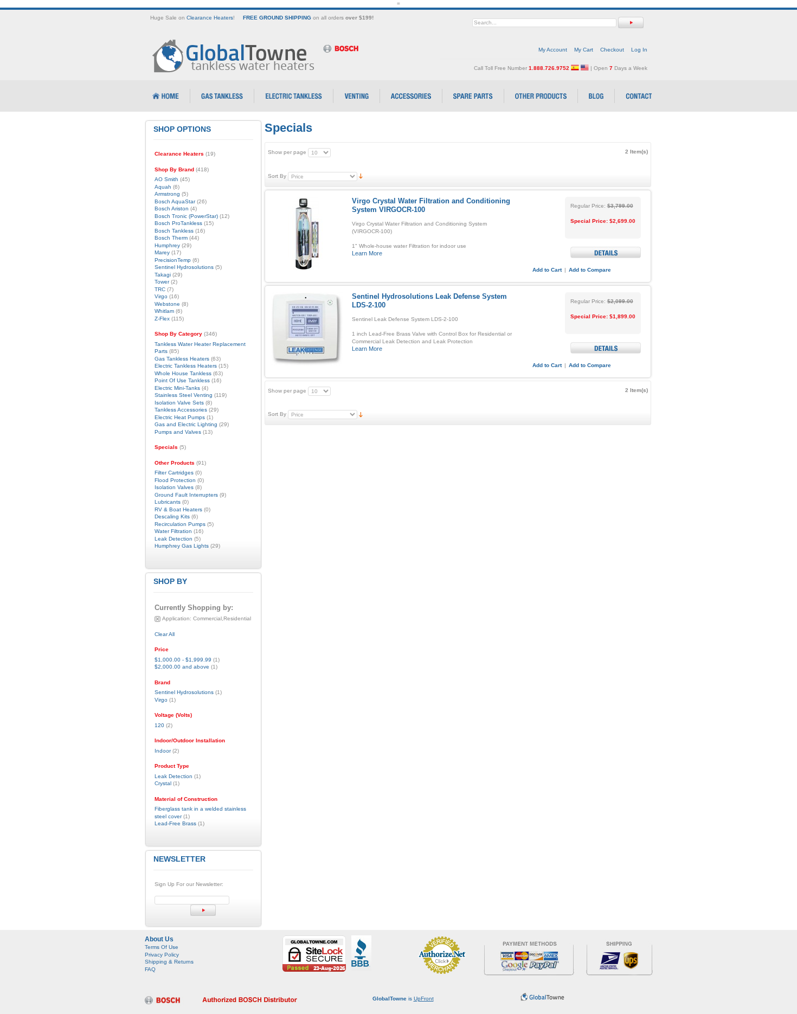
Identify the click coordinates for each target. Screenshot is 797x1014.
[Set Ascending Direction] (361, 176)
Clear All (165, 634)
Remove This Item (157, 619)
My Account (552, 50)
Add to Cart (547, 270)
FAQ (150, 969)
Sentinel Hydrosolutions (184, 692)
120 (159, 725)
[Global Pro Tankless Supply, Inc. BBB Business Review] (361, 939)
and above (182, 667)
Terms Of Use (161, 947)
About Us (159, 939)
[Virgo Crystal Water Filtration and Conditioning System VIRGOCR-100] (307, 233)
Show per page (287, 152)
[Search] (631, 22)
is (403, 999)
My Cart (583, 50)
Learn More (367, 253)
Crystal (163, 783)
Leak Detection (173, 776)
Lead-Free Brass (175, 823)
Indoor (163, 751)
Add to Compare (590, 270)
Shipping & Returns (169, 962)
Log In (639, 50)
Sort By (277, 176)
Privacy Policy (162, 955)
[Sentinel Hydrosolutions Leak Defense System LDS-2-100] (307, 328)
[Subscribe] (203, 910)
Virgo (161, 700)
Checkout (612, 50)
